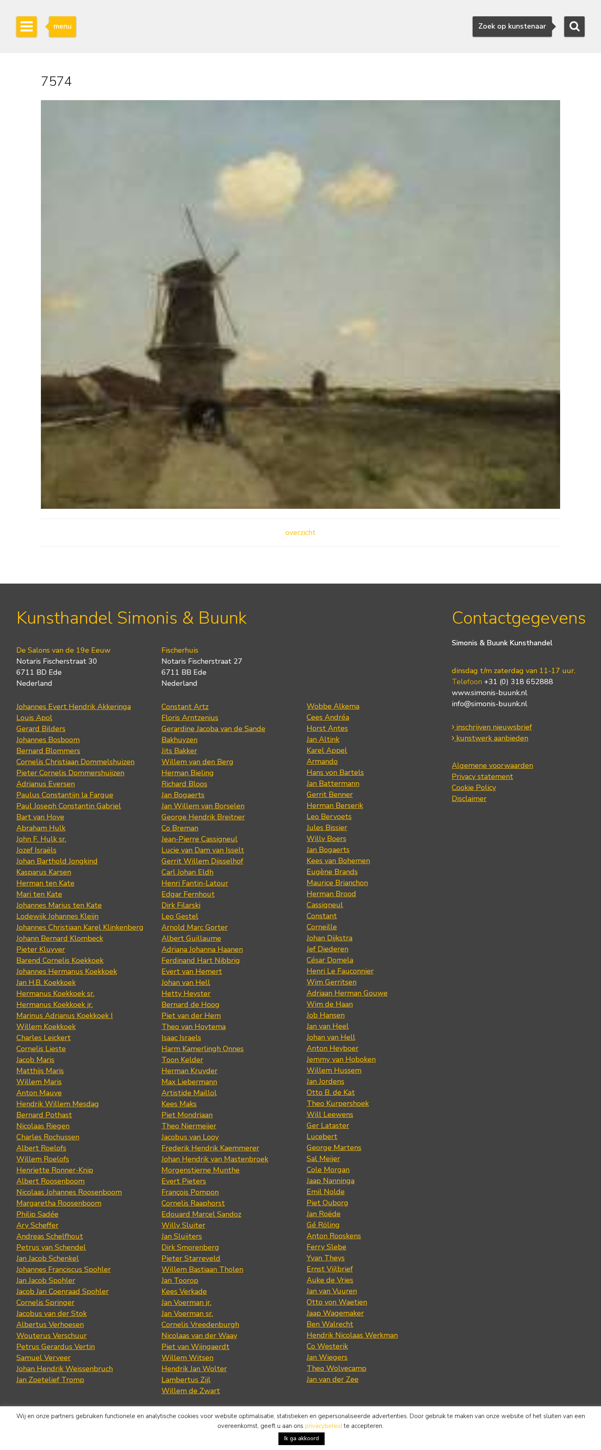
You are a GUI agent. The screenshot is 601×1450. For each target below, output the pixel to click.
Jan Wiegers (327, 1357)
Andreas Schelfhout (49, 1236)
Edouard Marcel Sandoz (201, 1214)
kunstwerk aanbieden (491, 738)
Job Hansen (326, 1015)
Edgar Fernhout (188, 894)
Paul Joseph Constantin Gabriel (68, 806)
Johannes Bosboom (48, 740)
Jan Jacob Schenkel (47, 1258)
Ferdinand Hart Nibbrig (200, 960)
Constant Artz (185, 707)
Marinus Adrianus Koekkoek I (64, 1015)
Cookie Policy (474, 787)
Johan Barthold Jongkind (57, 861)
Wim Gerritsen (332, 982)
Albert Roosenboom (50, 1181)
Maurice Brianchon (337, 883)
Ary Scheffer (37, 1225)
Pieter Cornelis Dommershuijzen (70, 773)
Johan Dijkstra (329, 938)
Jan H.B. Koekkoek (46, 982)
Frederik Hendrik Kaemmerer (210, 1148)
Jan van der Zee (333, 1379)
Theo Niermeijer (188, 1126)
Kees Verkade (184, 1291)
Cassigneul (325, 905)
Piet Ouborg (327, 1203)
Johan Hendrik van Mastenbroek (214, 1159)
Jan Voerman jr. (186, 1302)
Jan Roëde (324, 1214)
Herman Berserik (335, 805)
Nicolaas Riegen (43, 1126)
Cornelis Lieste (41, 1049)
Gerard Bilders (40, 729)
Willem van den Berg (197, 762)
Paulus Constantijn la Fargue (64, 795)
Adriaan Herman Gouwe (347, 993)
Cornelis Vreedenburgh (200, 1324)
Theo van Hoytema (193, 1027)
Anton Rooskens (334, 1236)
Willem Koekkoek (46, 1027)
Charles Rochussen (47, 1137)
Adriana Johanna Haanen (202, 949)
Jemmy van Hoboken (341, 1059)
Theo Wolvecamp (336, 1368)
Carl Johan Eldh (187, 872)
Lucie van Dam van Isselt (202, 850)
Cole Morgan (328, 1170)
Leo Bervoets (329, 816)
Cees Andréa (328, 717)
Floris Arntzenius (189, 718)
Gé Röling (323, 1225)
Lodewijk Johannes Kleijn (57, 916)
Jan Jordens (325, 1081)
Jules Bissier (327, 827)
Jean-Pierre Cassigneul (199, 839)
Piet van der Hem (191, 1015)
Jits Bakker (179, 751)
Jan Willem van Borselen (202, 806)
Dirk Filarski (180, 905)
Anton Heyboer (333, 1048)
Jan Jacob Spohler (45, 1280)
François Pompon (190, 1192)
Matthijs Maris (40, 1071)
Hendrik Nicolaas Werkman (352, 1335)
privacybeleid (323, 1426)
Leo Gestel (179, 916)
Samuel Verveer (43, 1358)
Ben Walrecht (330, 1324)
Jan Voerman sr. (187, 1313)
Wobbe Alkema (333, 706)
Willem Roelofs (42, 1159)
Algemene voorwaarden (492, 765)
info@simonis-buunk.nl (489, 704)
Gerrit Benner (330, 794)
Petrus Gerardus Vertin (55, 1347)
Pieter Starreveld (190, 1258)
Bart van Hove (40, 817)
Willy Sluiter (183, 1225)
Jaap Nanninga (330, 1181)
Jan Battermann (333, 783)
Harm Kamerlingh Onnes (202, 1049)
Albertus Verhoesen (50, 1324)
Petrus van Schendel (51, 1247)
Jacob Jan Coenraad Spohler (62, 1291)
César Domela (330, 960)
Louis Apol (34, 718)
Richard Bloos (184, 784)
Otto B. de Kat (331, 1092)
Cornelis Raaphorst (193, 1203)
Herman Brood (331, 894)
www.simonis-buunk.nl (489, 693)
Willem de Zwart (190, 1391)
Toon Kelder (182, 1060)
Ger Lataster (328, 1125)
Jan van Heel (328, 1026)
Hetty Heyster (186, 993)
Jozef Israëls (36, 850)
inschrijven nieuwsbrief (493, 727)
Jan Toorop (179, 1280)
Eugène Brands (332, 872)
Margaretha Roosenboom (58, 1203)
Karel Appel (327, 750)
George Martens (334, 1147)
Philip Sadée (37, 1214)
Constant (322, 916)
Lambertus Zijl (186, 1380)
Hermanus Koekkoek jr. (54, 1004)
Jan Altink (323, 739)
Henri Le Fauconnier (340, 971)
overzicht (300, 532)
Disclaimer (469, 798)
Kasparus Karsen (43, 872)
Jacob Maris (35, 1060)
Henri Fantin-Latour (194, 883)
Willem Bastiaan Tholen (202, 1269)
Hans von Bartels (335, 772)
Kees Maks (179, 1104)
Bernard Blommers (48, 751)
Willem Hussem (334, 1070)
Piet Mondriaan (187, 1115)
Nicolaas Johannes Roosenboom (69, 1192)
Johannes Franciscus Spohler (63, 1269)
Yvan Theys (326, 1258)
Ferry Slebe (326, 1247)
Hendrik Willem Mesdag (57, 1104)
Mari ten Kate (39, 894)
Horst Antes (327, 728)
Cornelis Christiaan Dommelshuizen (75, 762)
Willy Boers (326, 839)
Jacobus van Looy (190, 1137)
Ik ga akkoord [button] (301, 1438)
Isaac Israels (181, 1038)
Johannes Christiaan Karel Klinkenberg (80, 927)
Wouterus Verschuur (51, 1335)
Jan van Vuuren (332, 1291)
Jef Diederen (327, 949)
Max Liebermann (189, 1082)
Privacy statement (482, 776)
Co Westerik (327, 1346)
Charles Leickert (43, 1038)
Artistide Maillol (189, 1093)
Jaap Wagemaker (335, 1313)
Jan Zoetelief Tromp (50, 1380)
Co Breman (179, 828)
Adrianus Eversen (45, 784)
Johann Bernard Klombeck (59, 938)
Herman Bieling (187, 773)
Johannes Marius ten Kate (59, 905)
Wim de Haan (330, 1004)
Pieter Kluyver (40, 949)
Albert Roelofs (41, 1148)
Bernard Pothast (44, 1115)
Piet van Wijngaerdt (195, 1347)
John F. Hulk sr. (41, 839)
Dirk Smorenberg (190, 1247)
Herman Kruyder (189, 1071)
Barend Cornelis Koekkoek (59, 960)
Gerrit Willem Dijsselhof (202, 861)
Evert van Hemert (191, 971)
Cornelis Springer (45, 1302)
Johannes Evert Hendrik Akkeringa (73, 707)
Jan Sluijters (181, 1236)
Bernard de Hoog (190, 1004)
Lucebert (322, 1136)
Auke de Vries (330, 1280)
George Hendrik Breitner (203, 817)
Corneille (322, 927)
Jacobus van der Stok (51, 1313)
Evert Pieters (183, 1181)
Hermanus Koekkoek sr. (55, 993)
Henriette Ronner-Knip (54, 1170)
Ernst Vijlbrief (330, 1269)
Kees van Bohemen (338, 861)
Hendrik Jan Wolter (194, 1369)
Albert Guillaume (191, 938)
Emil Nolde (326, 1192)
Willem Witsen (187, 1358)
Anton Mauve (39, 1093)
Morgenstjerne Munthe (200, 1170)
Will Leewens (330, 1114)
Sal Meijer (323, 1159)
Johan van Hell (185, 982)
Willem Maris (39, 1082)
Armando (322, 761)
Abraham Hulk (40, 828)
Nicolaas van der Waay (199, 1335)
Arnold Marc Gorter (194, 927)
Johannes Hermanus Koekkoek (66, 971)
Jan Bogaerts (182, 795)
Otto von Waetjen (337, 1302)
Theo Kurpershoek (338, 1103)
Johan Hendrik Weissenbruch (64, 1369)
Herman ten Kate (45, 883)
